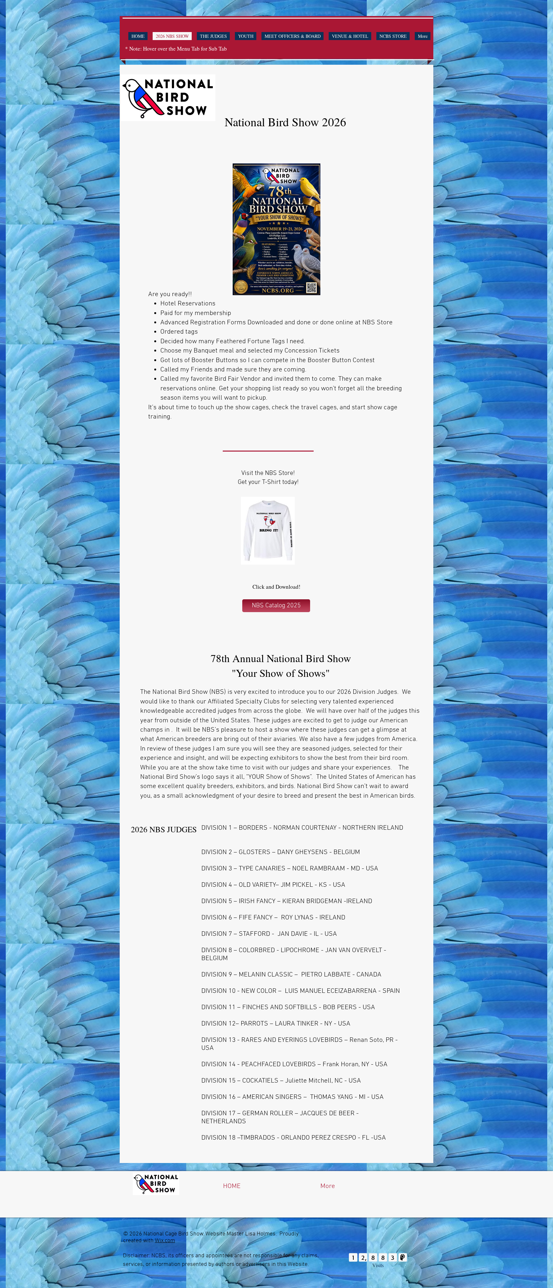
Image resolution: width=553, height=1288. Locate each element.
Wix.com (165, 1240)
